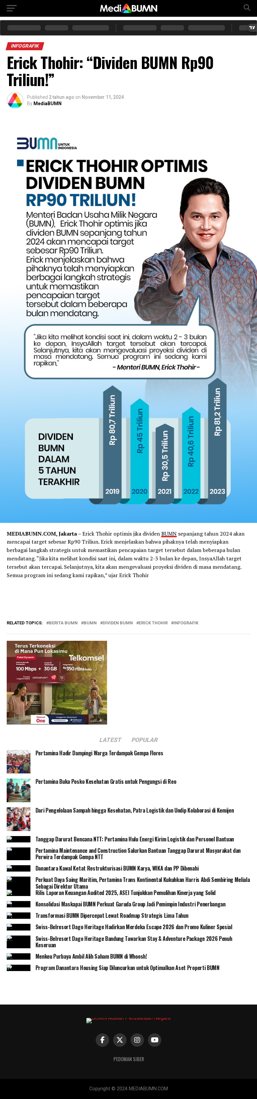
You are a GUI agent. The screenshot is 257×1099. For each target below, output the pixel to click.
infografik (186, 623)
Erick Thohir (153, 623)
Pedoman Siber (128, 1058)
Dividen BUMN (118, 623)
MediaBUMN (47, 103)
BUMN (169, 533)
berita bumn (63, 623)
